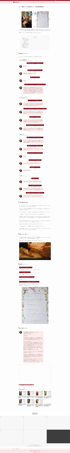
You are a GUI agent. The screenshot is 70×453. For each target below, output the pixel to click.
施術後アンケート (25, 46)
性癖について (25, 41)
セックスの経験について (27, 39)
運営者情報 (34, 450)
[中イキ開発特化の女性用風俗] (16, 2)
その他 (25, 42)
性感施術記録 (31, 450)
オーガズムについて (26, 40)
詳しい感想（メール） (26, 47)
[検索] (56, 0)
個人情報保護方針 (38, 450)
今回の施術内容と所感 (26, 43)
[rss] (55, 0)
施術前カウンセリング (26, 38)
